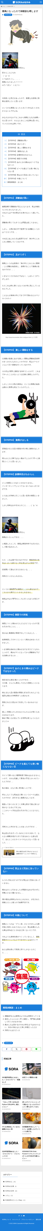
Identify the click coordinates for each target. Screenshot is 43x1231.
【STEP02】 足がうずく (16, 144)
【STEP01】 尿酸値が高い (17, 140)
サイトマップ (16, 1219)
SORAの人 (10, 1182)
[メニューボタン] (41, 2)
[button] (6, 1049)
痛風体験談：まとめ (15, 182)
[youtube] (24, 1216)
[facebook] (19, 1216)
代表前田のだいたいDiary (15, 1200)
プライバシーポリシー (27, 1219)
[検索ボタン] (2, 2)
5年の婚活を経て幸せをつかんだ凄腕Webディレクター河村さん (27, 853)
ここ (24, 589)
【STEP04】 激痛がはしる (17, 151)
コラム (9, 1195)
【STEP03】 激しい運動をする (19, 148)
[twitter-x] (21, 1216)
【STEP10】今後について (17, 179)
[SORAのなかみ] (21, 2)
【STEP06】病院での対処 (17, 159)
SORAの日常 (8, 14)
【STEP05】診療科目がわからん (19, 155)
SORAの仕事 (10, 1186)
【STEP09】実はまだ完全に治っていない (23, 175)
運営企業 (38, 1219)
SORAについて (6, 1219)
